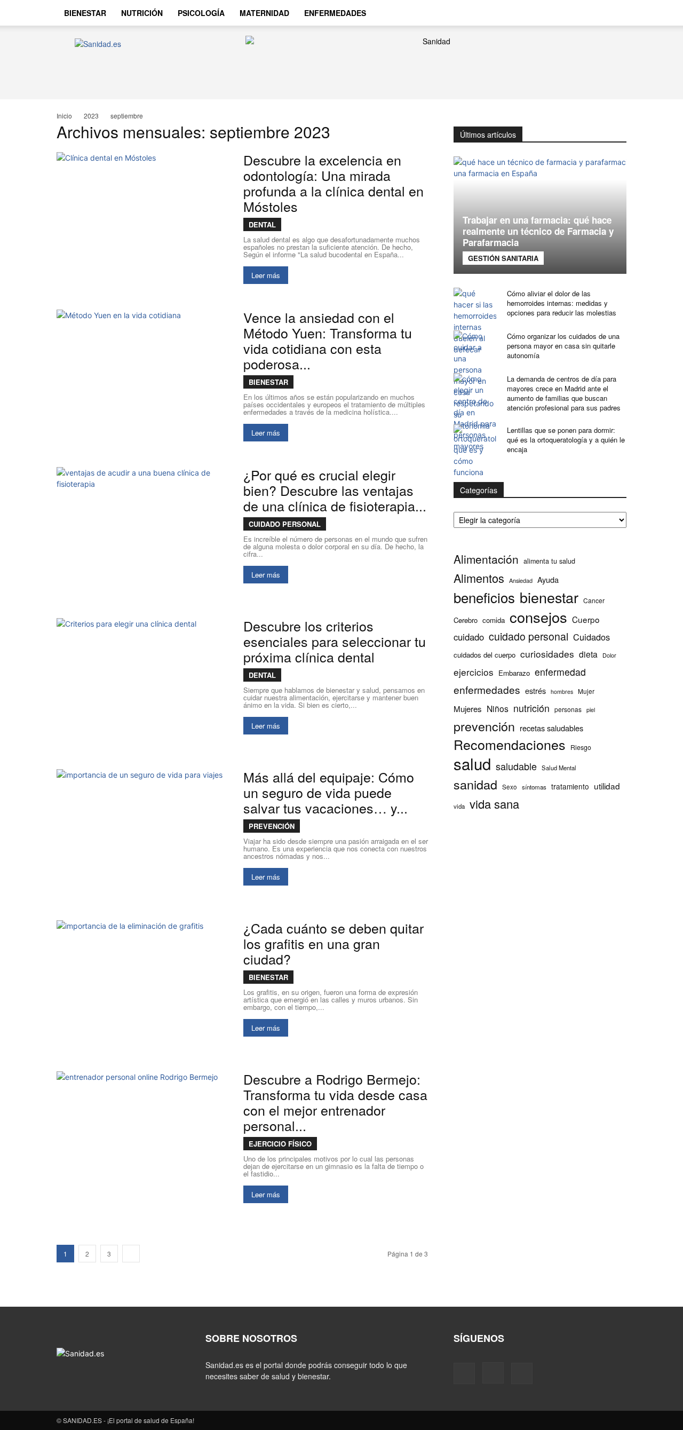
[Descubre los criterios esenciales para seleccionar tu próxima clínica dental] (143, 681)
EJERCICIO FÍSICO (280, 1144)
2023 (91, 115)
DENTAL (262, 224)
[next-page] (131, 1253)
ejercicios (474, 671)
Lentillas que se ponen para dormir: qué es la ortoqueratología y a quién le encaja (566, 439)
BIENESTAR (85, 12)
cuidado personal (528, 636)
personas (568, 709)
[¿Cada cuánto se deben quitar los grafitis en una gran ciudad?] (143, 983)
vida (459, 806)
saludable (516, 766)
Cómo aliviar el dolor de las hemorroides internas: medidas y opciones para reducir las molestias (561, 303)
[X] (590, 13)
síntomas (534, 787)
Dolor (609, 655)
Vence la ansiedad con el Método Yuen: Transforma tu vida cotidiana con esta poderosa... (327, 340)
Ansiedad (521, 580)
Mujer (586, 691)
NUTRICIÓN (142, 12)
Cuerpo (586, 619)
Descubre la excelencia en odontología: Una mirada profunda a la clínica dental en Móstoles (333, 183)
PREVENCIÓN (272, 826)
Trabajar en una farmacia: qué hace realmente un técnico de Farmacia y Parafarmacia (538, 231)
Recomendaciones (510, 744)
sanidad (475, 784)
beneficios (484, 597)
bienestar (549, 597)
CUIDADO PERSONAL (285, 524)
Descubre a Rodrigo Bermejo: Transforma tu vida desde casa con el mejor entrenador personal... (335, 1102)
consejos (538, 616)
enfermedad (560, 671)
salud (472, 763)
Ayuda (548, 579)
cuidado (469, 637)
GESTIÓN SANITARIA (503, 258)
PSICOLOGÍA (201, 12)
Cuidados (591, 637)
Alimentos (479, 577)
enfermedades (487, 689)
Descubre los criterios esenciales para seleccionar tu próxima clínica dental (334, 641)
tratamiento (570, 786)
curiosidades (547, 653)
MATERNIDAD (264, 12)
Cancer (594, 600)
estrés (535, 690)
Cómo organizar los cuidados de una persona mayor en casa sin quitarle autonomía (563, 345)
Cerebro (466, 620)
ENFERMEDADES (335, 12)
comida (493, 620)
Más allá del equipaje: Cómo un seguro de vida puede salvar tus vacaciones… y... (328, 792)
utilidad (607, 786)
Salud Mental (559, 767)
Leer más (265, 275)
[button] (613, 14)
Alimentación (486, 559)
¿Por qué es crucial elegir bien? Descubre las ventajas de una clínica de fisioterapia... (334, 490)
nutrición (531, 708)
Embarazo (514, 673)
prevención (484, 726)
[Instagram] (572, 13)
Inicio (64, 115)
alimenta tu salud (549, 561)
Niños (498, 708)
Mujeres (468, 708)
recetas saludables (551, 727)
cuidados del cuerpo (484, 655)
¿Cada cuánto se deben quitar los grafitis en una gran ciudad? (333, 943)
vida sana (494, 803)
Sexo (509, 787)
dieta (588, 654)
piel (590, 710)
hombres (562, 692)
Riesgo (580, 747)
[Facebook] (554, 13)
